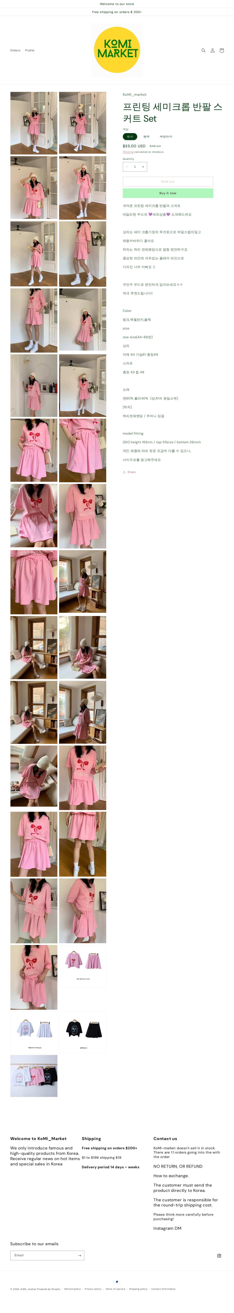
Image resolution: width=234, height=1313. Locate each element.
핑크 (132, 137)
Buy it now (167, 193)
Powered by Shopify (48, 1289)
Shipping (128, 151)
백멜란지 (168, 137)
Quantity (128, 159)
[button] (203, 50)
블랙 (148, 137)
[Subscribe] (79, 1255)
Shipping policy (138, 1289)
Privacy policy (93, 1289)
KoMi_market (28, 1289)
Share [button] (131, 472)
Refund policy (72, 1289)
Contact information (163, 1289)
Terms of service (115, 1289)
